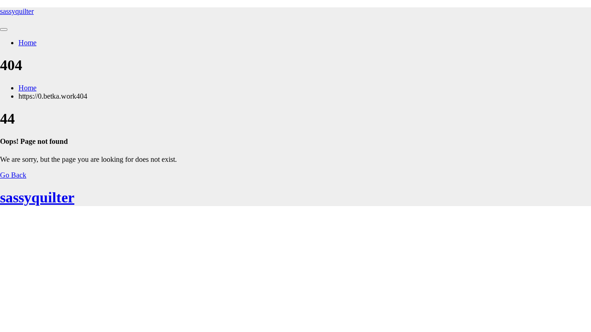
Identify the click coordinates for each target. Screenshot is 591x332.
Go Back (13, 175)
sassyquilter (17, 11)
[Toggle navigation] (3, 29)
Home (27, 43)
